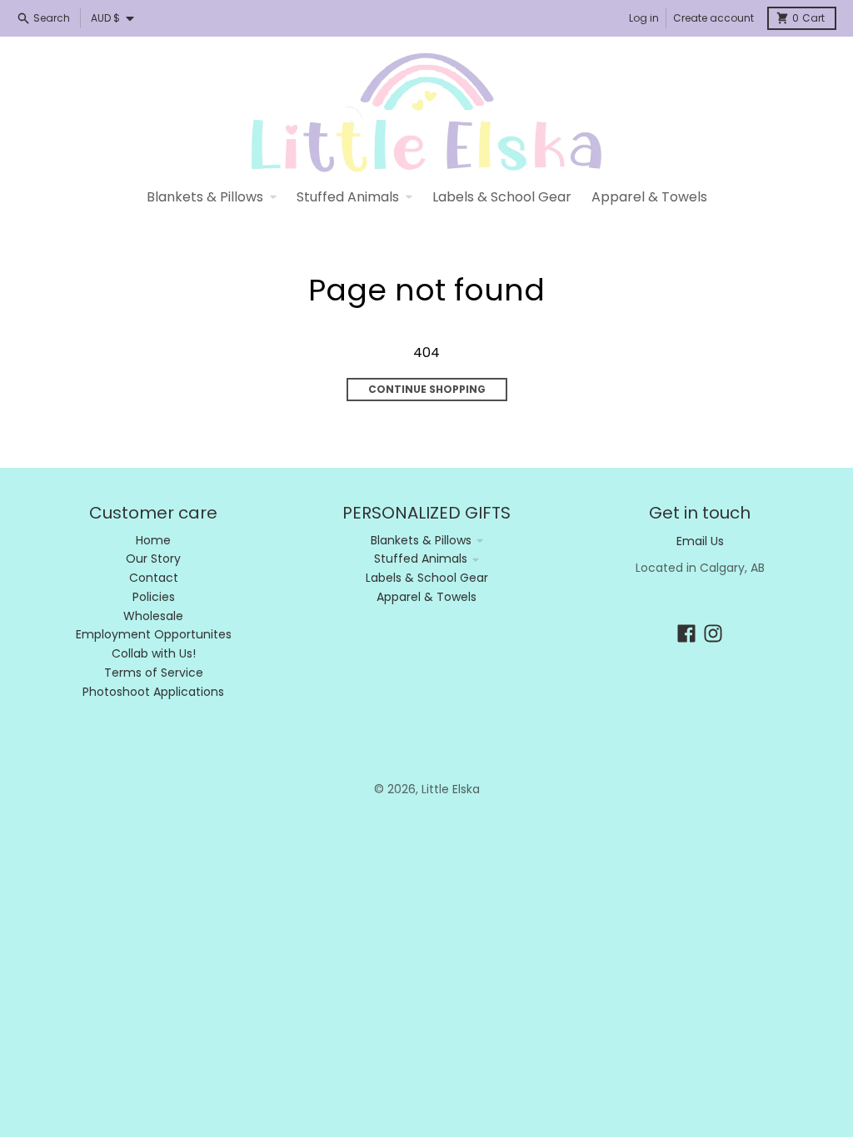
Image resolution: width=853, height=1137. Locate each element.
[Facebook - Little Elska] (686, 633)
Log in (644, 18)
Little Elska (451, 789)
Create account (713, 18)
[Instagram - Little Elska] (713, 633)
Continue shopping (427, 389)
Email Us (700, 541)
